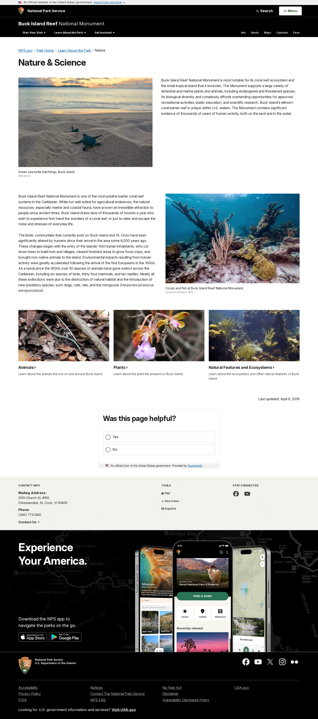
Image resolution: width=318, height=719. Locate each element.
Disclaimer (170, 693)
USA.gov (241, 687)
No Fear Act (171, 687)
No (114, 449)
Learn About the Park (68, 32)
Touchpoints (195, 465)
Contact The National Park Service (117, 693)
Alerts (255, 32)
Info (243, 32)
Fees (296, 32)
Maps (267, 32)
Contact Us (27, 522)
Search (266, 11)
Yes (115, 437)
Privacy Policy (29, 693)
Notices (96, 687)
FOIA (22, 700)
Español (170, 508)
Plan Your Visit (33, 32)
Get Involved (103, 32)
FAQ (167, 493)
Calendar (282, 32)
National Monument (61, 23)
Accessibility (28, 687)
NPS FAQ (98, 700)
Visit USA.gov (124, 710)
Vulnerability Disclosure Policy (185, 700)
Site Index (171, 501)
